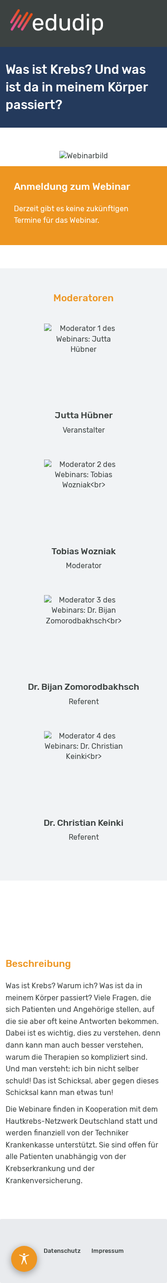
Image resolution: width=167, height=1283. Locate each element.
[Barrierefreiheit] (24, 1259)
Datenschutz (62, 1250)
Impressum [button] (107, 1250)
